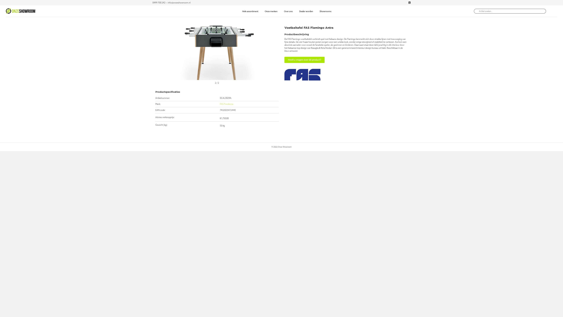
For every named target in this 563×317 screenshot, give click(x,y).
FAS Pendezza (226, 104)
